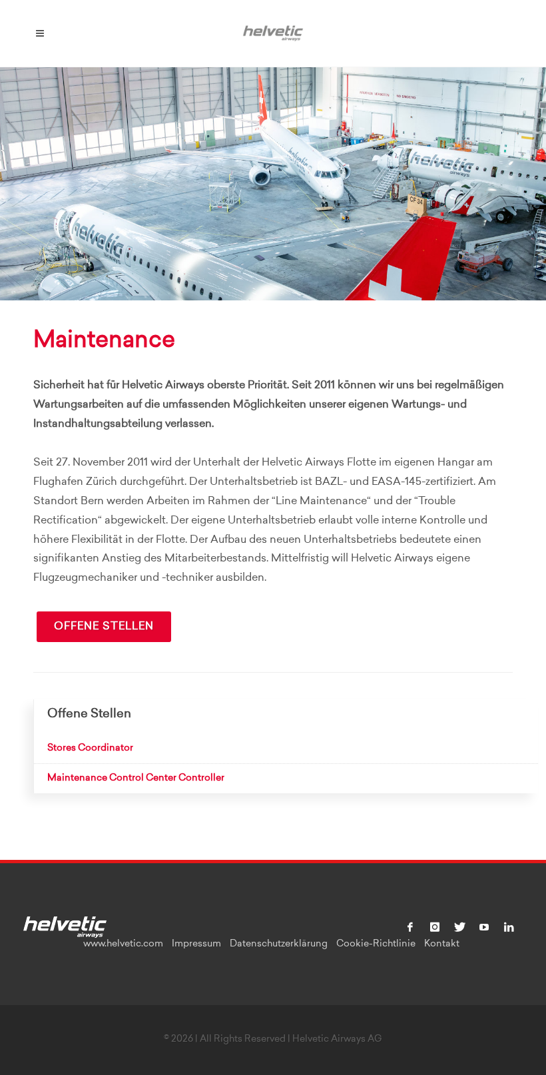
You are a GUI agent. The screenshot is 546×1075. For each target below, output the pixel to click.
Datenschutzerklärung (279, 944)
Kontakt (441, 944)
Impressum (196, 944)
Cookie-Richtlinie (375, 944)
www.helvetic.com (123, 944)
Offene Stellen (104, 626)
